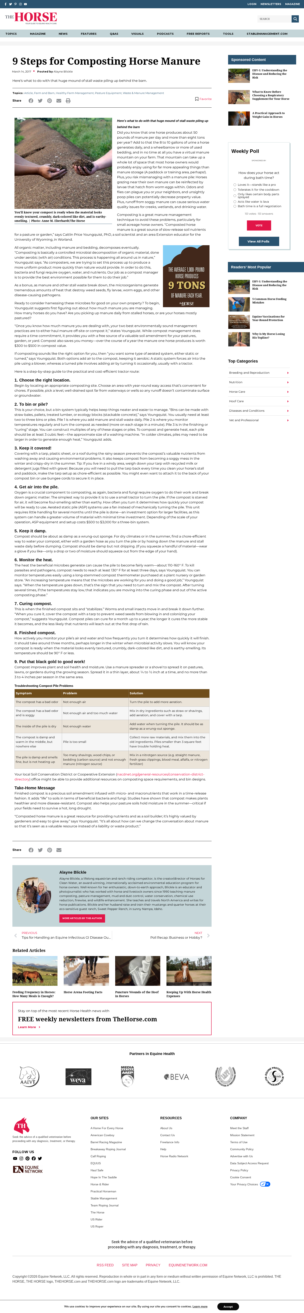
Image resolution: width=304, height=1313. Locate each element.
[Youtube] (15, 1158)
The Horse (97, 1212)
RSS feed (105, 1265)
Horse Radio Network (174, 1156)
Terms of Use (239, 1142)
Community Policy (242, 1149)
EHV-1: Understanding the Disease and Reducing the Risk (269, 73)
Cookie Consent (240, 1177)
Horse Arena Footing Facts (83, 992)
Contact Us (167, 1135)
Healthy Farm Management (75, 93)
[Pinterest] (27, 1158)
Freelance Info (169, 1142)
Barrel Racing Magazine (106, 1142)
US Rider (96, 1219)
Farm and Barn (44, 93)
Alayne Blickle (72, 872)
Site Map (130, 1265)
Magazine (292, 4)
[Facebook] (34, 1158)
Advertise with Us (241, 1156)
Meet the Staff (239, 1128)
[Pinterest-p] (15, 4)
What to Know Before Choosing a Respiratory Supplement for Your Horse (270, 95)
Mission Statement (242, 1135)
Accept (228, 1306)
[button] (31, 100)
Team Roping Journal (104, 1205)
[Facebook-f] (5, 4)
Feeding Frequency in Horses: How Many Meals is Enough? (33, 994)
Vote (259, 225)
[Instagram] (20, 4)
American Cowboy (102, 1135)
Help (163, 1149)
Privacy (153, 1265)
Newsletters (271, 4)
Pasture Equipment (108, 93)
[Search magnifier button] (295, 19)
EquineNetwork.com (188, 1265)
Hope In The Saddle (104, 1177)
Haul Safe (97, 1170)
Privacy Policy (239, 1170)
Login (252, 4)
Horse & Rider (100, 1184)
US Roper (97, 1226)
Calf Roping (98, 1156)
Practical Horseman (103, 1191)
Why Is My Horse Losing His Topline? (268, 335)
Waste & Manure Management (143, 93)
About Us (166, 1128)
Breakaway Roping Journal (108, 1149)
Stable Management (104, 1198)
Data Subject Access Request (249, 1163)
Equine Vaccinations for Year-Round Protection (268, 318)
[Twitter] (10, 4)
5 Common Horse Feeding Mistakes (269, 300)
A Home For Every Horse (107, 1128)
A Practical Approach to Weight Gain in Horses (268, 114)
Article (28, 93)
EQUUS (96, 1163)
